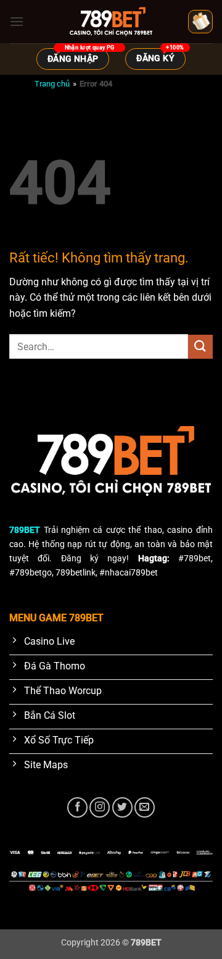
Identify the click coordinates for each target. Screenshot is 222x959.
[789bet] (111, 21)
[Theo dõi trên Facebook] (77, 807)
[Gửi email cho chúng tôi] (144, 807)
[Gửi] (200, 347)
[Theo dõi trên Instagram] (99, 807)
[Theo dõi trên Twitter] (122, 807)
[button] (16, 21)
